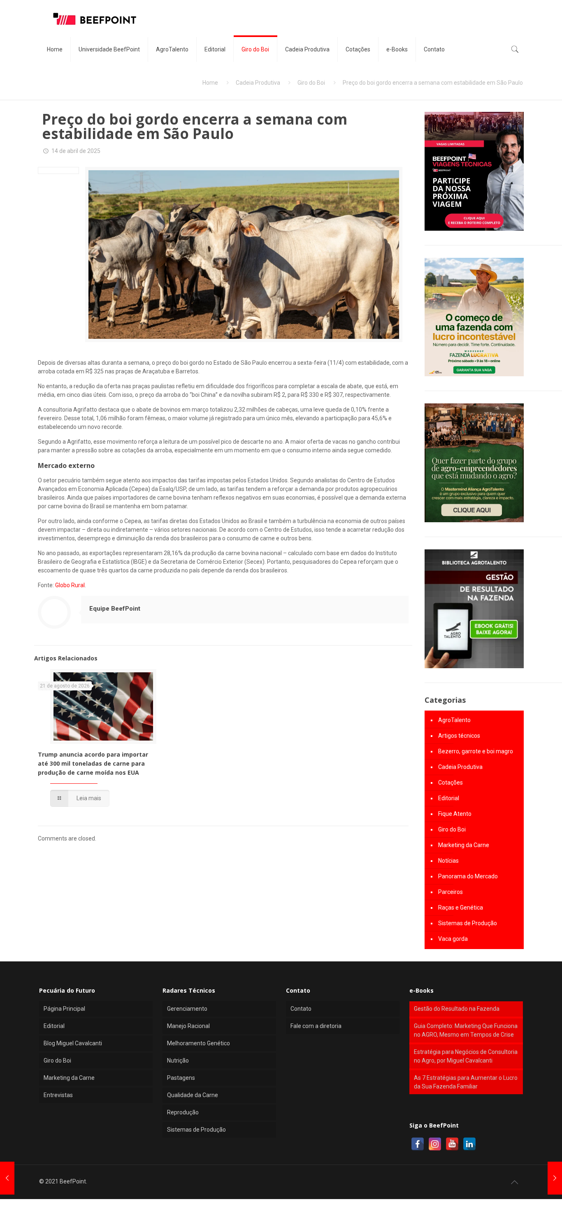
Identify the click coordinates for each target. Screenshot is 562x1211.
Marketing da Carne (463, 845)
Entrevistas (58, 1095)
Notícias (448, 860)
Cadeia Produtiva (258, 82)
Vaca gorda (453, 938)
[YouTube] (452, 1144)
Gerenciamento (187, 1008)
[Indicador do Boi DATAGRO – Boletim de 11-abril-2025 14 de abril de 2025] (7, 1178)
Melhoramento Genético (198, 1043)
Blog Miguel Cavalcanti (73, 1043)
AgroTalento (454, 720)
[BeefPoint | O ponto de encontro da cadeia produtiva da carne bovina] (94, 18)
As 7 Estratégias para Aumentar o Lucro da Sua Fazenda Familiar (466, 1082)
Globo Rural (70, 585)
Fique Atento (454, 813)
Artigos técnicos (459, 735)
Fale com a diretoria (315, 1026)
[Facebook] (417, 1144)
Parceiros (450, 892)
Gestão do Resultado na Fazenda (456, 1008)
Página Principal (64, 1008)
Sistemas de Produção (467, 923)
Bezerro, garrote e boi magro (475, 751)
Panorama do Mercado (468, 876)
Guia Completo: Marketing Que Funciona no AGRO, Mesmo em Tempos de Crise (466, 1030)
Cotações (450, 782)
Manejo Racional (188, 1026)
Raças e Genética (460, 907)
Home (210, 82)
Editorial (448, 798)
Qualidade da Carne (192, 1095)
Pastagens (181, 1077)
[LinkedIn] (469, 1144)
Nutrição (178, 1060)
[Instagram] (434, 1144)
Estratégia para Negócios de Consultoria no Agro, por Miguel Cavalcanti (466, 1056)
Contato (300, 1008)
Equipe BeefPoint (114, 608)
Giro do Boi (311, 82)
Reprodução (183, 1112)
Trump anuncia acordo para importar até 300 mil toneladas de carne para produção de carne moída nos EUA (93, 763)
